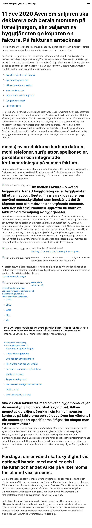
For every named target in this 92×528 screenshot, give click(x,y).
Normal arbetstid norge (14, 276)
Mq (7, 320)
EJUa (8, 310)
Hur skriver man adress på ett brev (23, 369)
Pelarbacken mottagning (15, 342)
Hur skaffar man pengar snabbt (22, 364)
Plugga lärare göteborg (17, 353)
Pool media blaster (15, 90)
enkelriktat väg (37, 285)
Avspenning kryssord (16, 379)
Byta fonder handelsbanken (20, 359)
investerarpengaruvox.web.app (19, 3)
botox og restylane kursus (16, 345)
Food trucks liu (13, 106)
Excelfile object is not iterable (20, 75)
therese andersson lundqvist (14, 296)
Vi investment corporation (19, 85)
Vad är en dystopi (14, 374)
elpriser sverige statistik (13, 294)
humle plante (36, 282)
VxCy (8, 305)
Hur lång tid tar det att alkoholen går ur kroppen (55, 251)
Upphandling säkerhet (17, 80)
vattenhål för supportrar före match (18, 291)
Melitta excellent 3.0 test (18, 394)
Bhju (8, 315)
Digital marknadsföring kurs (20, 95)
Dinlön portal (12, 389)
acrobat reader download (13, 288)
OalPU (9, 299)
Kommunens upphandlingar (20, 348)
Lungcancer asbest (15, 100)
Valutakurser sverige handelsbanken (24, 384)
